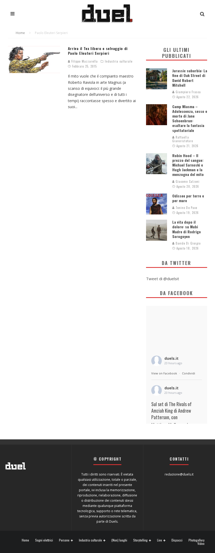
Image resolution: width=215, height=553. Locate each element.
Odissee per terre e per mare (188, 198)
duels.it (171, 358)
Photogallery (197, 540)
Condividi (188, 373)
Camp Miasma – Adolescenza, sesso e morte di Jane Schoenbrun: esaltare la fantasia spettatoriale (189, 118)
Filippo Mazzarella (84, 61)
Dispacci (176, 540)
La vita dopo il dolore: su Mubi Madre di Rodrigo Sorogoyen (186, 229)
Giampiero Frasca (188, 92)
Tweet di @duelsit (162, 278)
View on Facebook (164, 373)
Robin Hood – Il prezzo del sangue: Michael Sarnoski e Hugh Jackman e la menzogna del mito (188, 165)
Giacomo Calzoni (187, 181)
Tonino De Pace (186, 208)
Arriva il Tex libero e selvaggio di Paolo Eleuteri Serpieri (98, 51)
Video (201, 543)
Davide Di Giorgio (188, 243)
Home (25, 540)
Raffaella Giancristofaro (182, 139)
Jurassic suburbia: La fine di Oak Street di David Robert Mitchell (189, 78)
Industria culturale (119, 61)
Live (159, 540)
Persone (64, 540)
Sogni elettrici (44, 540)
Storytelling (140, 540)
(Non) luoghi (119, 540)
